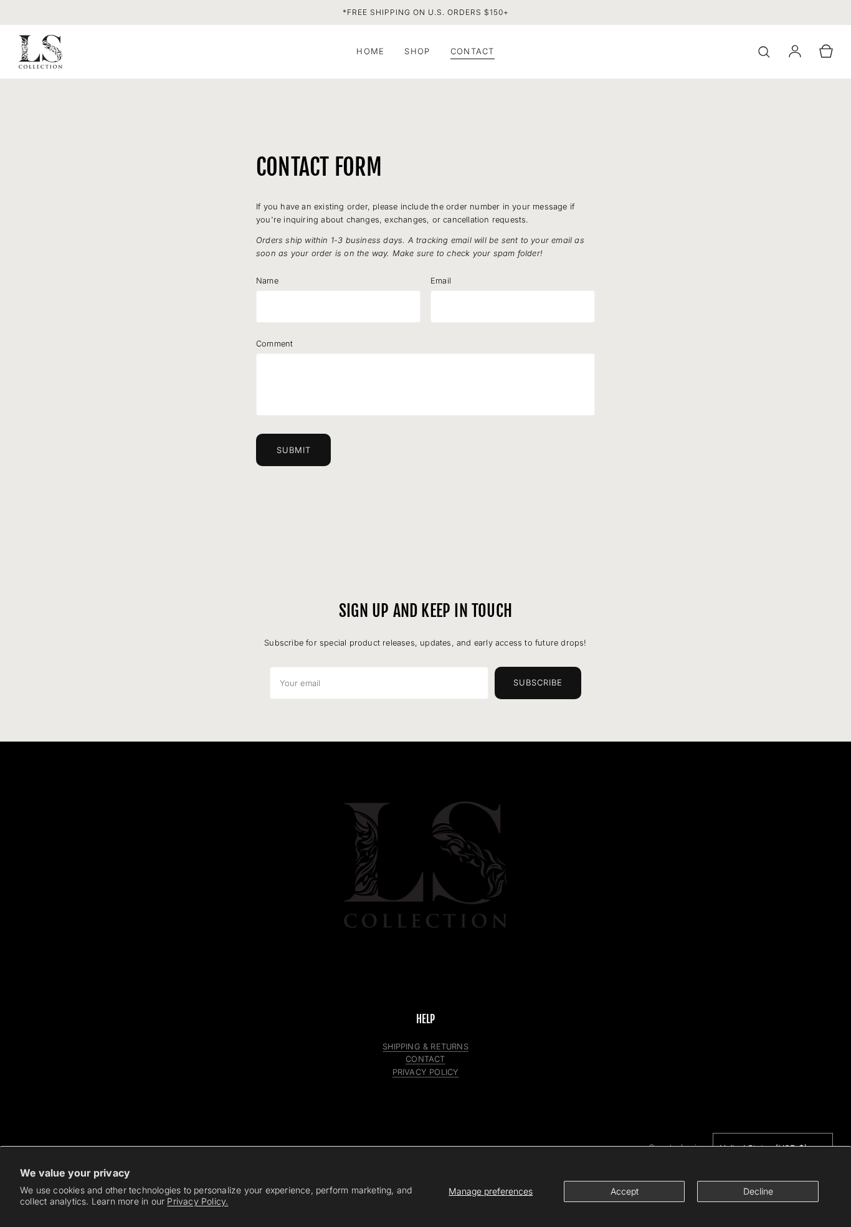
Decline (758, 1191)
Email (440, 280)
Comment (274, 343)
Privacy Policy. (197, 1201)
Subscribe (538, 682)
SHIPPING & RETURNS (425, 1046)
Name (267, 280)
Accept (625, 1191)
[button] (763, 51)
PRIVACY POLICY (425, 1072)
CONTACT (425, 1059)
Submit (294, 450)
